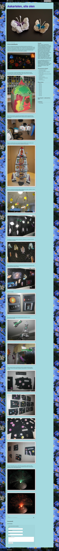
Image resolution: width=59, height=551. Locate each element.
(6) (40, 83)
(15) (40, 92)
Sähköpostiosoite (12, 530)
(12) (40, 84)
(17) (40, 88)
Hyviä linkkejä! (41, 103)
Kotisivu (15, 533)
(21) (40, 94)
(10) (40, 86)
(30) (40, 95)
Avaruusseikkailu (12, 44)
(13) (40, 87)
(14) (40, 90)
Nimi (9, 527)
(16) (40, 91)
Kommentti (9, 536)
